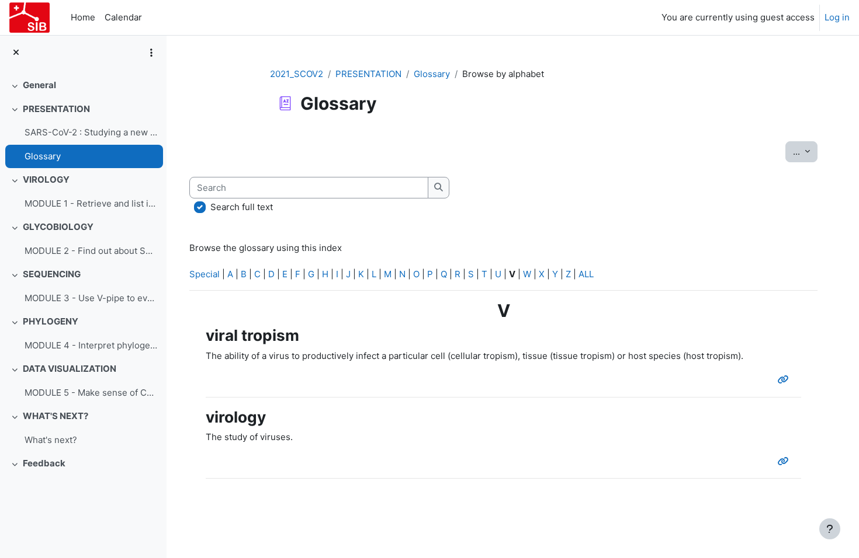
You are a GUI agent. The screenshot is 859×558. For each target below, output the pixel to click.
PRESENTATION (56, 108)
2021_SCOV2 (296, 73)
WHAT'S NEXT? (55, 415)
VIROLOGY (46, 179)
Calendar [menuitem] (123, 17)
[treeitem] (83, 85)
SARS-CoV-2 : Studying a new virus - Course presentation (91, 132)
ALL (586, 274)
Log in (837, 17)
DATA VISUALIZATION (69, 368)
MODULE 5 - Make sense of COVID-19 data (91, 392)
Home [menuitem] (83, 17)
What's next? (51, 439)
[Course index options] (151, 52)
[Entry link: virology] (786, 461)
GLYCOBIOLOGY (58, 226)
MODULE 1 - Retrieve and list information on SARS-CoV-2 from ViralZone (91, 203)
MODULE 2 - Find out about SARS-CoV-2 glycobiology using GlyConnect (91, 250)
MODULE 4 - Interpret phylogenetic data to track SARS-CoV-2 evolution (91, 345)
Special (204, 274)
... (805, 151)
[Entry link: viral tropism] (786, 379)
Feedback (44, 463)
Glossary (43, 156)
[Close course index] (16, 53)
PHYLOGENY (50, 321)
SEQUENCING (52, 274)
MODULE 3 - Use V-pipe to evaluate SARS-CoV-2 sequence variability (91, 298)
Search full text (241, 206)
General (39, 84)
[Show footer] (829, 528)
